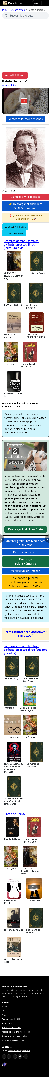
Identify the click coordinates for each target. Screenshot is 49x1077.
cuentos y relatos (15, 226)
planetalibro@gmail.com (19, 1050)
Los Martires (33, 900)
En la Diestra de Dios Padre (30, 679)
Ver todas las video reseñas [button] (25, 119)
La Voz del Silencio (13, 305)
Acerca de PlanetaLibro (14, 986)
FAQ (3, 1010)
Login (36, 3)
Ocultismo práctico (31, 306)
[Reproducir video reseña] (25, 101)
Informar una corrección (13, 1040)
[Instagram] (15, 1056)
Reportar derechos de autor (14, 1036)
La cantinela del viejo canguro (28, 709)
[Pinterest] (25, 1056)
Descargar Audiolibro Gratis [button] (25, 529)
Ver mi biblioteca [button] (15, 75)
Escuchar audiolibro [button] (25, 552)
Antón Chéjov (9, 85)
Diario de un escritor (10, 335)
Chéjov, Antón (18, 9)
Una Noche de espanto (33, 931)
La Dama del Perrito (10, 901)
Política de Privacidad (11, 1027)
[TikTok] (20, 1056)
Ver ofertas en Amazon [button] (25, 571)
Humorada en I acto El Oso (27, 365)
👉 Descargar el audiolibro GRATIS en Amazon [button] (25, 206)
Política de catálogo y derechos (16, 1031)
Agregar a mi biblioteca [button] (25, 197)
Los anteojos (12, 737)
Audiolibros (7, 1023)
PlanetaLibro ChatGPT (11, 1019)
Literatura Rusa (14, 233)
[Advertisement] (24, 45)
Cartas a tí (10, 708)
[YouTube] (4, 1056)
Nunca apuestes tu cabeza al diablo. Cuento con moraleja (13, 768)
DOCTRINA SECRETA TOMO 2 (36, 335)
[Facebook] (9, 1056)
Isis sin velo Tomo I (36, 273)
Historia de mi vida (13, 930)
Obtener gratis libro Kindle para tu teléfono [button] (25, 543)
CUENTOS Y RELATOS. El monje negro (13, 276)
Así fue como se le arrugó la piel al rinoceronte (13, 801)
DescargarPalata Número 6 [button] (25, 561)
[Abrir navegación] (44, 3)
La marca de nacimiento (33, 765)
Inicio (5, 9)
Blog (4, 1014)
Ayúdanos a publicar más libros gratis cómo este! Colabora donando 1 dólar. (25, 582)
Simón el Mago (11, 678)
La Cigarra (11, 364)
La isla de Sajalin (12, 839)
